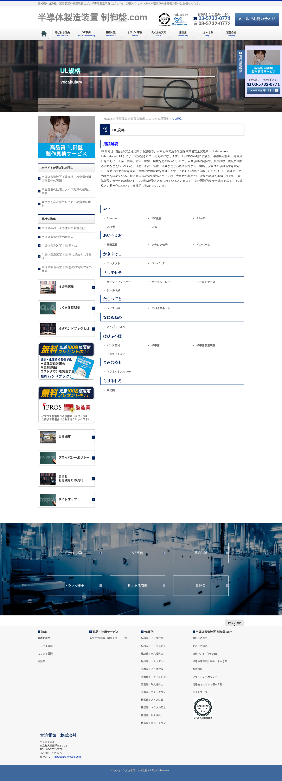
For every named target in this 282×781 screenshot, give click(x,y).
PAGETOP (234, 622)
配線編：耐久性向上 (152, 653)
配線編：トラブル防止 (153, 646)
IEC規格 (156, 218)
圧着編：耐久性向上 (152, 684)
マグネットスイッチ (119, 371)
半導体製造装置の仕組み (57, 237)
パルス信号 (113, 345)
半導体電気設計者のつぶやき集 (210, 661)
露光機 (111, 390)
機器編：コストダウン (153, 722)
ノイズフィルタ (116, 326)
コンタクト (113, 263)
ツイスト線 (113, 308)
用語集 (201, 585)
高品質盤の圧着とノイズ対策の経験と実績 (66, 191)
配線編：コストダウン (153, 661)
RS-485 (201, 218)
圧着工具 (112, 244)
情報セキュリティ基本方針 (207, 684)
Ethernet (112, 218)
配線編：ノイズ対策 (152, 638)
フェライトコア (116, 353)
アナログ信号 (160, 244)
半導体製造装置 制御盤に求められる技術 (67, 256)
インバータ (203, 244)
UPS (154, 226)
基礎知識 (200, 553)
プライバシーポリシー (205, 676)
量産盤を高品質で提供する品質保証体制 (66, 203)
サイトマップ (200, 692)
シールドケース (206, 281)
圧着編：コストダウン (153, 692)
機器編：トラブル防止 (153, 707)
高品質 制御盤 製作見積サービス (108, 638)
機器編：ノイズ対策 (152, 699)
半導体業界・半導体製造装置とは (63, 228)
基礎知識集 (44, 638)
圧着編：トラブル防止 (153, 676)
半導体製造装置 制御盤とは (59, 245)
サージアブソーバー (119, 281)
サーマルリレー (161, 281)
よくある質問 (45, 653)
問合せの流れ (200, 646)
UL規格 (111, 226)
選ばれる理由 (74, 553)
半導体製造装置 (206, 345)
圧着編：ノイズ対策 (152, 669)
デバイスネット (161, 308)
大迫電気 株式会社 (136, 770)
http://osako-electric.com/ (67, 756)
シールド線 (113, 290)
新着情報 (198, 669)
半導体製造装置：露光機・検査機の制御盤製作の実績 (66, 178)
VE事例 (137, 553)
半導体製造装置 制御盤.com (92, 17)
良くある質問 (138, 585)
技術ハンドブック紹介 (205, 653)
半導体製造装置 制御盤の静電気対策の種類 (67, 268)
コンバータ (158, 263)
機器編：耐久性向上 (152, 715)
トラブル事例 (74, 585)
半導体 (156, 345)
